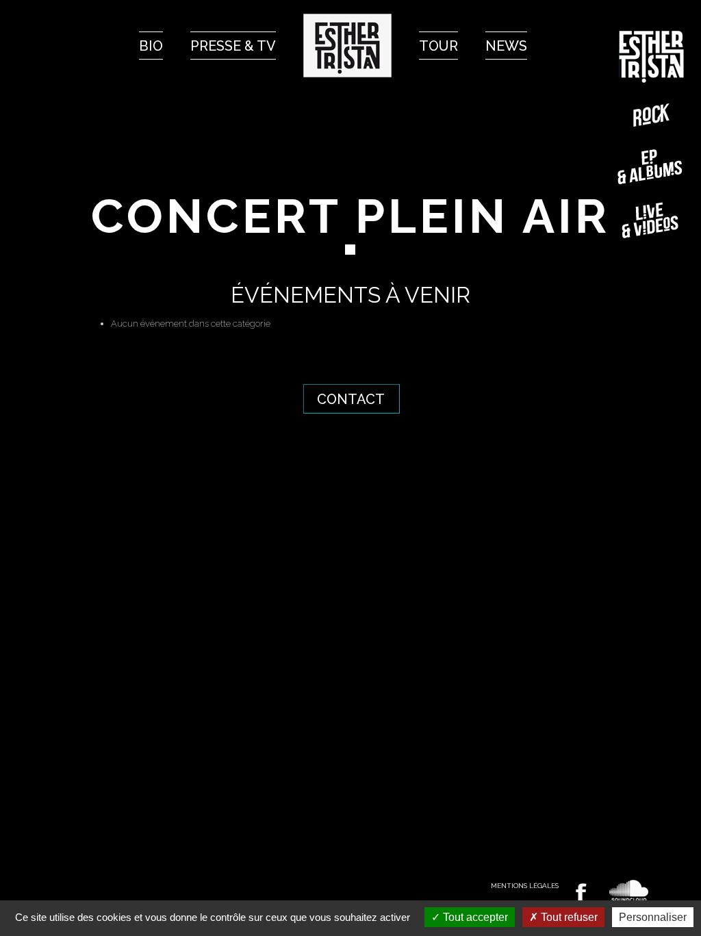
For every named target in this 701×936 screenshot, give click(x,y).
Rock (651, 115)
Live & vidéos (651, 219)
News (506, 46)
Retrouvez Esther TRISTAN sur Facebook (581, 892)
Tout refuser (568, 917)
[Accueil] (347, 45)
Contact (351, 399)
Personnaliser (653, 917)
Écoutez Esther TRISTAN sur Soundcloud (629, 891)
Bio (151, 46)
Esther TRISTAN (651, 57)
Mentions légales (525, 885)
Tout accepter (474, 917)
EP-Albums (651, 167)
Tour (438, 46)
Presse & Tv (233, 46)
